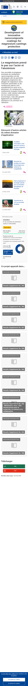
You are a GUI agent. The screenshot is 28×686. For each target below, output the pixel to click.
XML (15, 466)
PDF (15, 470)
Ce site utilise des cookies (8, 674)
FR (12, 57)
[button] (17, 6)
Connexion (14, 6)
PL (19, 57)
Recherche (21, 6)
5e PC (5, 16)
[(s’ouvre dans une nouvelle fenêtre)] (6, 6)
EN (5, 57)
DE (2, 57)
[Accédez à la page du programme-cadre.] (14, 28)
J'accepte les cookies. (14, 679)
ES (9, 57)
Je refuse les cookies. (14, 683)
